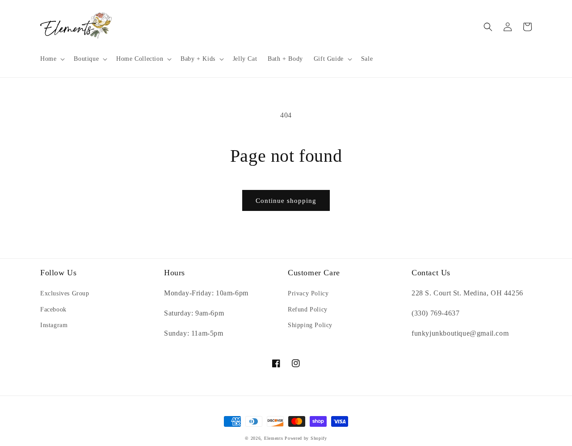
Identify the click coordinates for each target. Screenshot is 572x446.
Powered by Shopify (306, 438)
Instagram (53, 325)
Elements (273, 438)
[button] (51, 59)
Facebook (53, 309)
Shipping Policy (310, 325)
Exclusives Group (64, 293)
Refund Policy (308, 309)
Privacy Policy (308, 293)
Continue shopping (286, 200)
